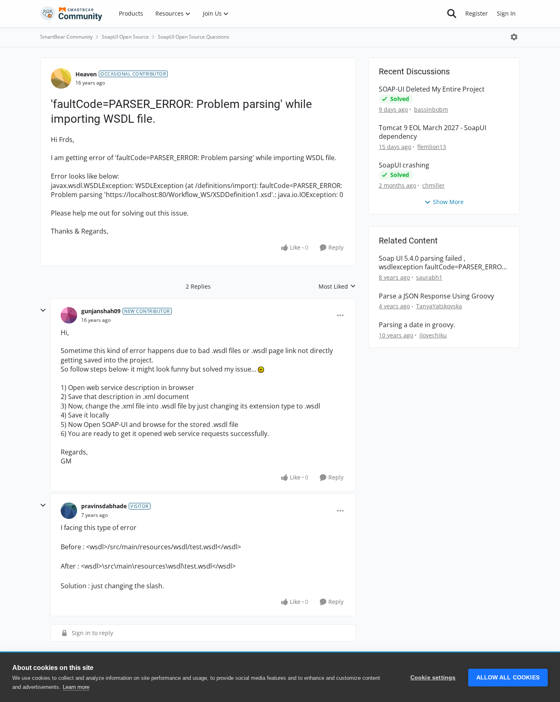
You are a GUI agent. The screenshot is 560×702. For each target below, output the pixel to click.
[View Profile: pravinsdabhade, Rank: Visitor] (69, 510)
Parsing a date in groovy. (417, 325)
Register (476, 13)
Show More (448, 202)
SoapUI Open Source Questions (193, 36)
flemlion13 (431, 147)
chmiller (433, 185)
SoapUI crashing (404, 165)
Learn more (76, 687)
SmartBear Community (66, 36)
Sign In (506, 13)
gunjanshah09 (101, 311)
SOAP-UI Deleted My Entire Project (432, 89)
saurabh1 (429, 277)
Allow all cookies (508, 677)
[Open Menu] (514, 37)
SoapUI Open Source (125, 36)
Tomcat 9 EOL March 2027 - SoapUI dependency (432, 132)
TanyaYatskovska (439, 306)
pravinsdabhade (104, 506)
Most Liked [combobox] (337, 286)
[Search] (452, 13)
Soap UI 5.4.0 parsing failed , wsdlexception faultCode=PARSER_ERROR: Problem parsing (443, 262)
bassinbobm (431, 109)
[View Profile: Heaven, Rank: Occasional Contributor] (61, 78)
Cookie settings (433, 677)
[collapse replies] (43, 310)
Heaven (86, 74)
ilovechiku (433, 335)
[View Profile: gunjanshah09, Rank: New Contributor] (69, 315)
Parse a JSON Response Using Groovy (436, 296)
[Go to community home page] (71, 13)
